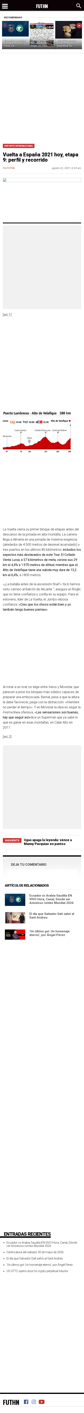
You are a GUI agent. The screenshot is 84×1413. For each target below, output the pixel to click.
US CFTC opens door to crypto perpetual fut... (66, 43)
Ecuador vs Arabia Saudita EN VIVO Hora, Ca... (14, 43)
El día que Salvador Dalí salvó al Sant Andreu (35, 1258)
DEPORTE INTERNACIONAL (18, 146)
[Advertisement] (42, 97)
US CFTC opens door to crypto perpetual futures (37, 1271)
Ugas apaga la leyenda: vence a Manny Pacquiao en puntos (48, 842)
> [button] (79, 25)
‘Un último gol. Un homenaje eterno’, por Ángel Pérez (49, 933)
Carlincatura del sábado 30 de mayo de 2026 (40, 43)
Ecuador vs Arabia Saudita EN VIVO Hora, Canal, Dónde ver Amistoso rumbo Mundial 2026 (51, 899)
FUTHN (11, 168)
